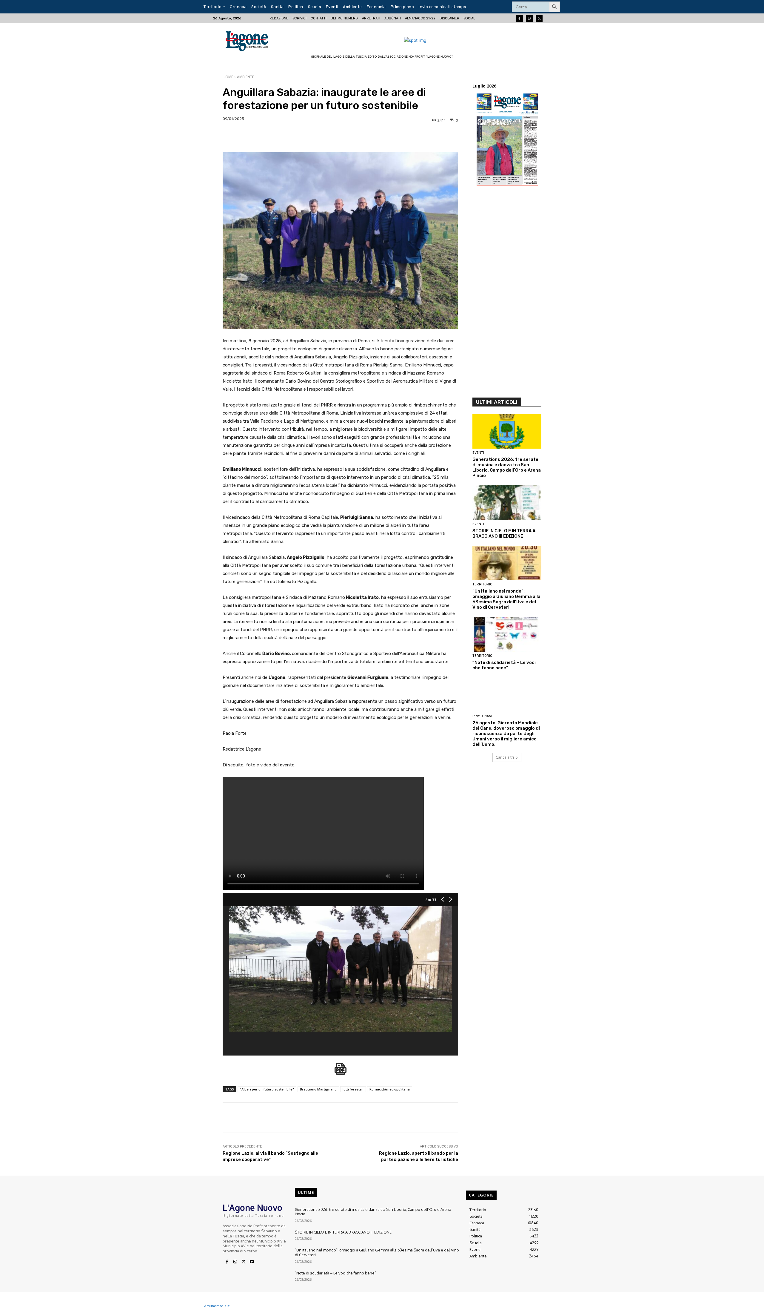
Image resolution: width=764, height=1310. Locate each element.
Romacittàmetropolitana (389, 1089)
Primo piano (483, 716)
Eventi (478, 452)
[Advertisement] (506, 293)
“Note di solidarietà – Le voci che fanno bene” (504, 665)
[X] (243, 1262)
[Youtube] (252, 1262)
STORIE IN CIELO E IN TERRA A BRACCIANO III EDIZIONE (503, 533)
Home (228, 76)
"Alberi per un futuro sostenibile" (267, 1089)
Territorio (482, 584)
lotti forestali (353, 1089)
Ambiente (245, 76)
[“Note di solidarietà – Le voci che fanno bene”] (506, 634)
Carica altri (505, 757)
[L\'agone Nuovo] (249, 40)
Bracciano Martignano (318, 1089)
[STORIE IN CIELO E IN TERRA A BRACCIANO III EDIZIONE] (506, 502)
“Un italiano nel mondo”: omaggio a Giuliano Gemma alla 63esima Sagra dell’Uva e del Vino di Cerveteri (506, 599)
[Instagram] (529, 18)
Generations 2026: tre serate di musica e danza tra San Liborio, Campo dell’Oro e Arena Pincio (506, 467)
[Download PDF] (340, 1072)
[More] (629, 137)
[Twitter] (539, 18)
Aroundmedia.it (216, 1306)
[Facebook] (519, 18)
